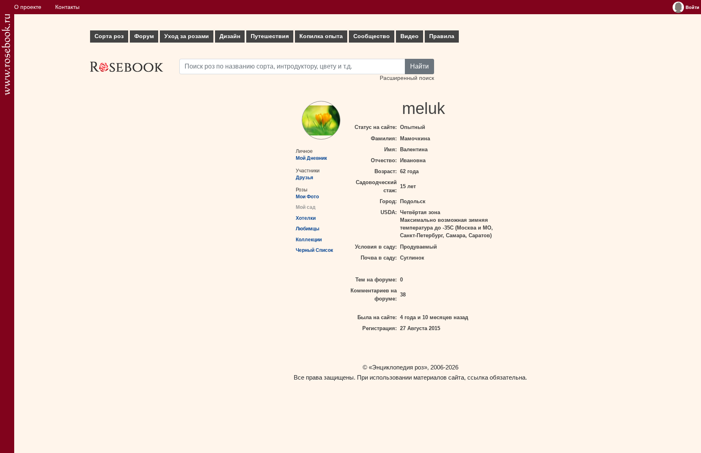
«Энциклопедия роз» (398, 367)
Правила (441, 36)
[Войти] (678, 7)
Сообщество (371, 36)
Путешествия (270, 36)
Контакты (67, 7)
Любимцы (307, 229)
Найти (419, 66)
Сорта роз (109, 36)
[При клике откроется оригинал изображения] (321, 120)
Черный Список (314, 250)
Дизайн (229, 36)
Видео (409, 36)
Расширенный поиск (407, 78)
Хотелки (306, 218)
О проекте (27, 7)
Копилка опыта (321, 36)
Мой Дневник (311, 158)
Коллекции (309, 240)
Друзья (304, 177)
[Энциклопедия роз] (6, 55)
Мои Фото (307, 197)
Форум (144, 36)
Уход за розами (186, 36)
